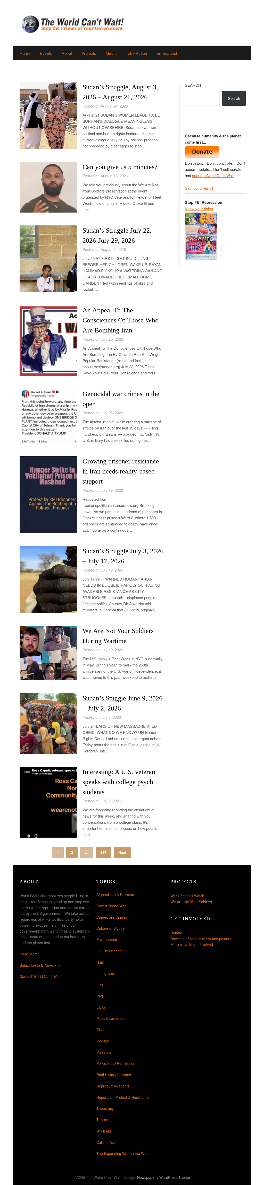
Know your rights (199, 208)
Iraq (99, 995)
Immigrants (105, 973)
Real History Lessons (113, 1074)
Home (25, 53)
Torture (102, 1119)
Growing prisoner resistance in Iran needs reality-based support (120, 471)
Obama (102, 1029)
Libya (100, 1007)
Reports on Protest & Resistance (123, 1097)
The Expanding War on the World (123, 1153)
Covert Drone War (111, 905)
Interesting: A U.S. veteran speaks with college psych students (118, 782)
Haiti (100, 962)
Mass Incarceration (112, 1018)
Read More (29, 953)
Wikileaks (104, 1131)
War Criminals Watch (187, 895)
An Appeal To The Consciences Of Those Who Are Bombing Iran (120, 320)
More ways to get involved (191, 944)
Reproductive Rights (112, 1086)
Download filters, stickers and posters (200, 938)
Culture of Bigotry (110, 928)
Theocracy (105, 1108)
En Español (166, 53)
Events (46, 53)
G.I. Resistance (108, 950)
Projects (88, 53)
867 (103, 852)
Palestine (103, 1052)
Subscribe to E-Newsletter (41, 965)
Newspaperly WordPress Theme (163, 1177)
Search (193, 85)
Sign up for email (199, 188)
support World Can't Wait (213, 175)
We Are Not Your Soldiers (191, 901)
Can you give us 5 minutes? (120, 167)
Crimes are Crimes (111, 917)
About (67, 53)
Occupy (102, 1040)
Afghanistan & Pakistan (115, 894)
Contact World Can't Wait (40, 976)
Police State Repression (115, 1063)
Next (122, 852)
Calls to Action (108, 1142)
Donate (176, 932)
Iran (99, 984)
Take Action (136, 53)
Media (111, 53)
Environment (106, 939)
